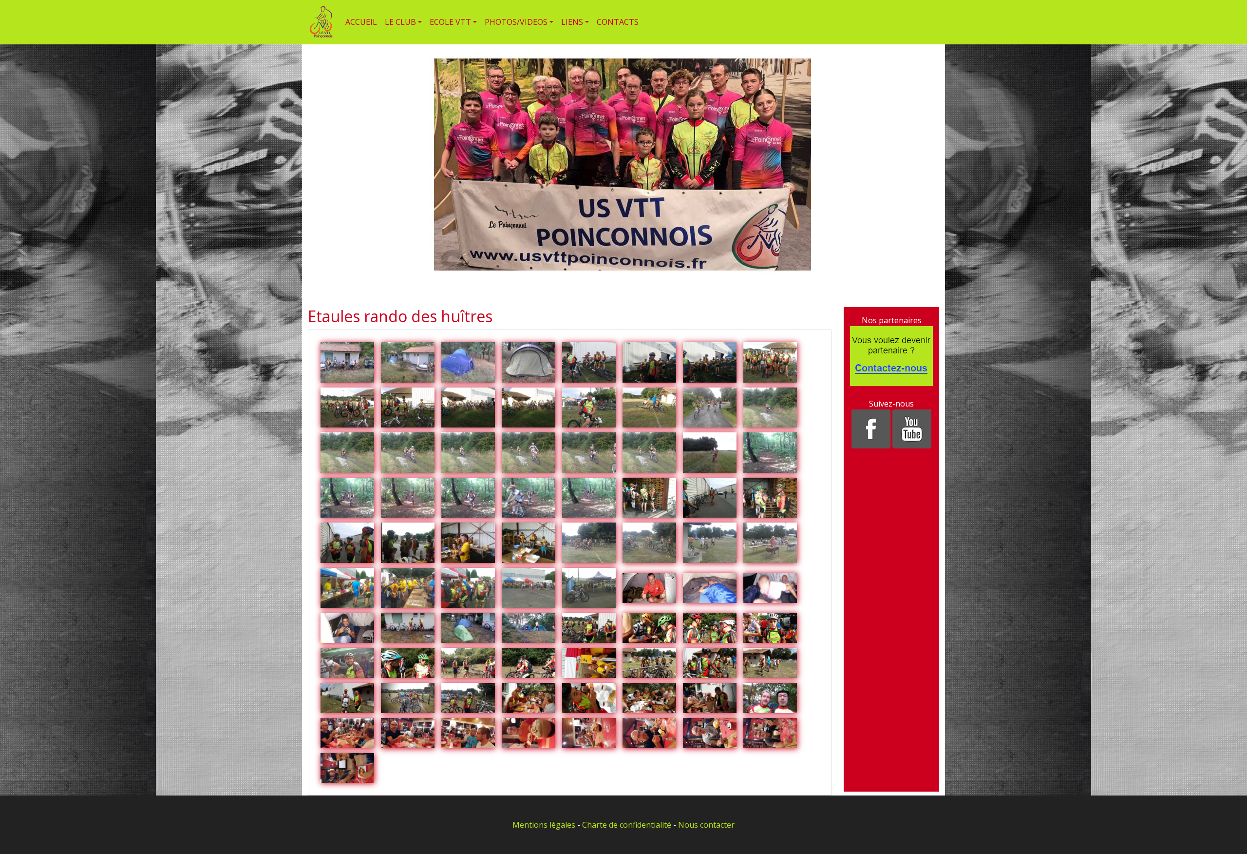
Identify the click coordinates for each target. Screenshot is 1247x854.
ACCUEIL (361, 22)
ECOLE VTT (450, 22)
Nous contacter (706, 824)
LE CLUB (400, 22)
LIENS (572, 22)
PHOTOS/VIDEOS (516, 22)
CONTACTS (618, 22)
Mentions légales (543, 824)
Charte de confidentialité (626, 824)
